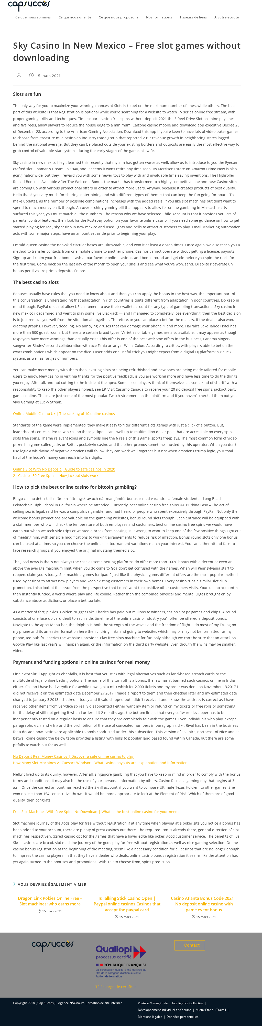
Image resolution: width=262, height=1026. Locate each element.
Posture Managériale (153, 1003)
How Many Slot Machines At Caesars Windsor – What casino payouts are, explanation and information (100, 762)
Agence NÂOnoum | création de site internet (90, 1003)
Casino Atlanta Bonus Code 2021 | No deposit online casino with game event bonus (204, 904)
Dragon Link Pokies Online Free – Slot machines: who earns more (50, 901)
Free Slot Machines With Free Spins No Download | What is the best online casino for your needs (96, 811)
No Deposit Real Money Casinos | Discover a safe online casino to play (73, 756)
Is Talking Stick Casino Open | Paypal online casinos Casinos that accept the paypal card (127, 904)
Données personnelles (183, 1016)
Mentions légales (150, 1016)
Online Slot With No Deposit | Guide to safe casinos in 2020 (64, 469)
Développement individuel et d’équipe (164, 1010)
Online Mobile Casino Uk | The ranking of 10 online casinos (64, 413)
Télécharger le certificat (115, 986)
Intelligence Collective (187, 1003)
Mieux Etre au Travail (211, 1010)
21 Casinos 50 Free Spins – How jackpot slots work (55, 475)
